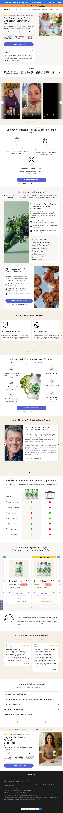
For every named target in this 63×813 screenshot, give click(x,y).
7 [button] (36, 351)
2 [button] (29, 121)
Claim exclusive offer (18, 44)
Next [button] (60, 102)
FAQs (57, 9)
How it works (19, 9)
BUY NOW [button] (19, 593)
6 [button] (34, 351)
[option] (16, 72)
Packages (44, 9)
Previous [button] (2, 102)
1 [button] (28, 121)
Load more (31, 722)
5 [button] (34, 121)
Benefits (27, 9)
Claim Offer (42, 5)
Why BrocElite (36, 9)
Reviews (52, 9)
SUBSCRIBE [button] (19, 598)
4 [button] (33, 121)
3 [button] (31, 121)
